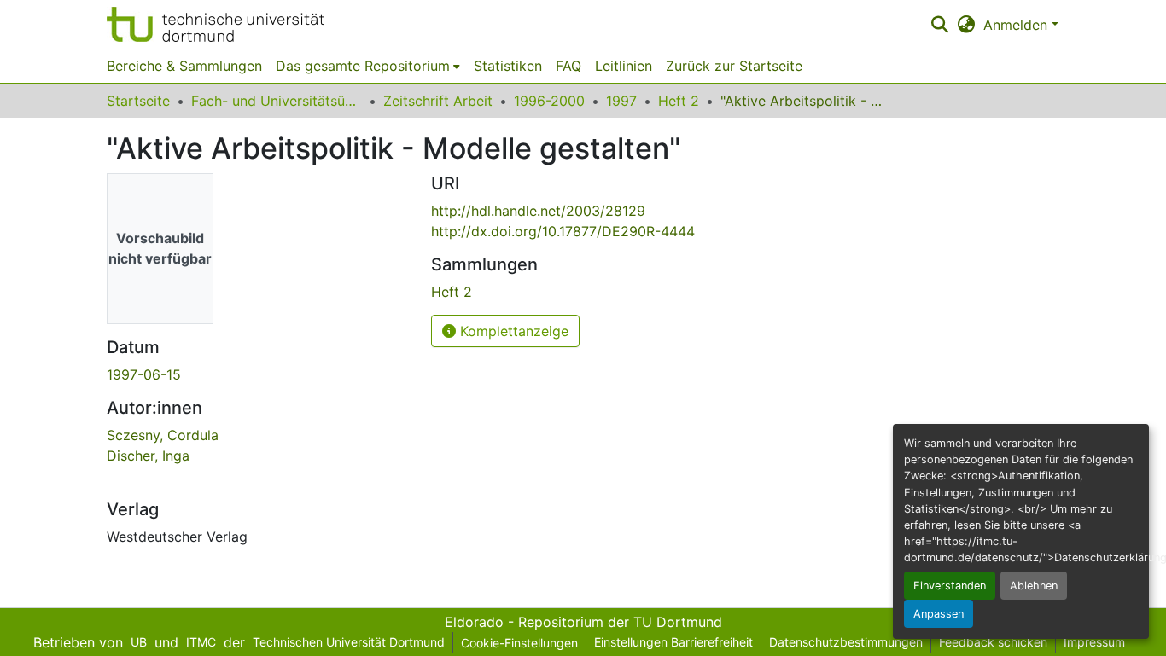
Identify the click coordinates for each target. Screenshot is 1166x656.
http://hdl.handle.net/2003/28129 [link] (538, 210)
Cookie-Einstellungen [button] (519, 643)
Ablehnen (1034, 585)
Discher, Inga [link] (148, 455)
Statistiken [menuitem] (508, 65)
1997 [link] (621, 100)
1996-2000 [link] (549, 100)
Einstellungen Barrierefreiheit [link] (673, 642)
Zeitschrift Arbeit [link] (438, 100)
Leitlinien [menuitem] (623, 65)
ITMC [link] (201, 642)
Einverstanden (949, 585)
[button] (215, 24)
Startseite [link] (138, 100)
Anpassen (938, 613)
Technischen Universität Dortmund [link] (349, 642)
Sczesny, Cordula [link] (163, 435)
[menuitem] (368, 66)
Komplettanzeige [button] (512, 331)
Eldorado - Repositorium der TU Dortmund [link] (583, 621)
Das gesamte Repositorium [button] (363, 65)
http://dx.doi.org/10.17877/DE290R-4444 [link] (563, 231)
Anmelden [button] (1017, 24)
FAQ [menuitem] (568, 65)
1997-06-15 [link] (144, 374)
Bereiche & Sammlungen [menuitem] (184, 65)
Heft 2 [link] (678, 100)
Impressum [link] (1094, 642)
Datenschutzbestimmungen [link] (846, 642)
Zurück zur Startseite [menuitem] (734, 65)
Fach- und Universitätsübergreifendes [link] (276, 100)
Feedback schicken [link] (993, 642)
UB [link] (139, 642)
